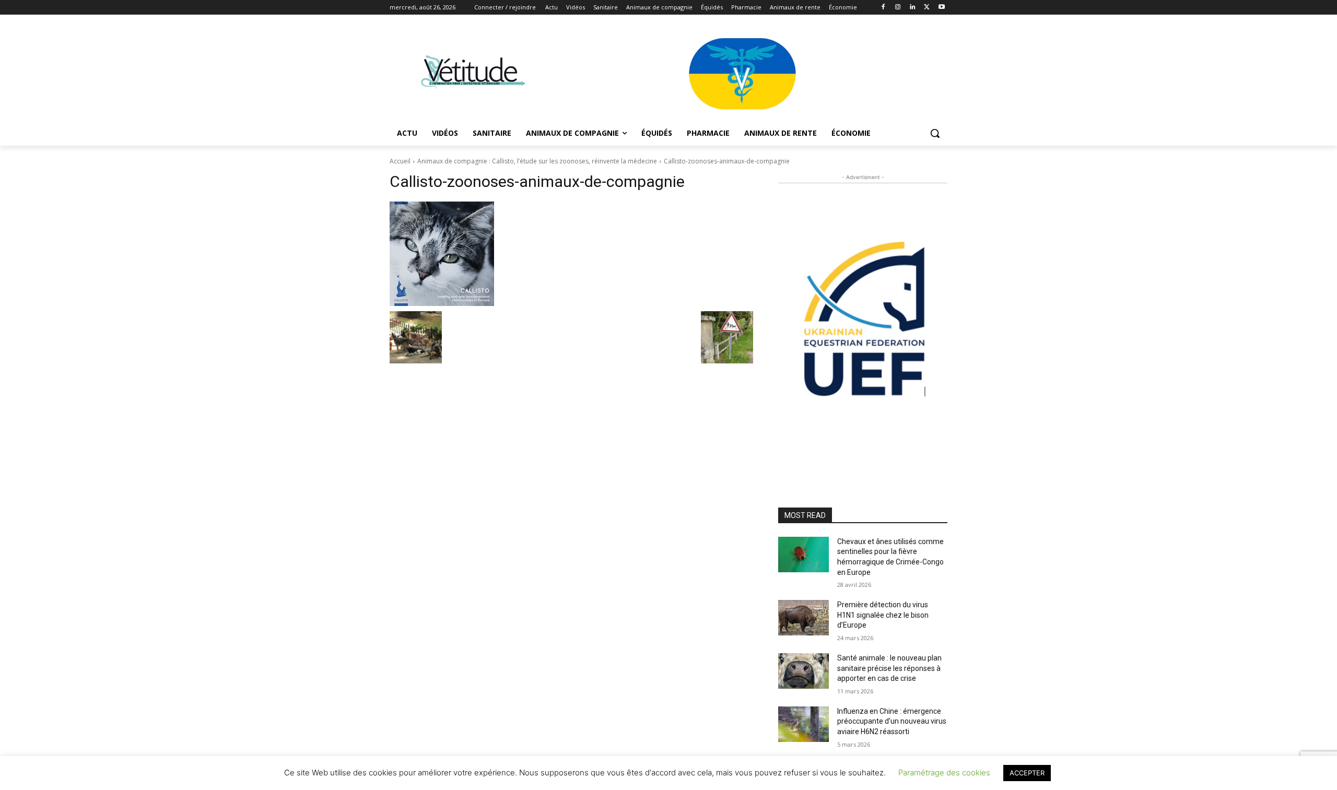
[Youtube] (941, 8)
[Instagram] (898, 8)
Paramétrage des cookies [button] (944, 772)
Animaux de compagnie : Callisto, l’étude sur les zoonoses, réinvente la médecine (537, 161)
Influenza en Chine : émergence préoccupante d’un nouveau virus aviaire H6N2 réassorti (891, 721)
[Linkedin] (913, 8)
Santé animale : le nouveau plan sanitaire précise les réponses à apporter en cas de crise (889, 668)
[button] (934, 133)
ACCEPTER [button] (1027, 773)
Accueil (400, 161)
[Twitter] (927, 8)
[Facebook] (883, 8)
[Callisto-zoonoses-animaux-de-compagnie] (571, 254)
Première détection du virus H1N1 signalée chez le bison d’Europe (883, 614)
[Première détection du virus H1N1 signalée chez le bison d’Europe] (803, 617)
